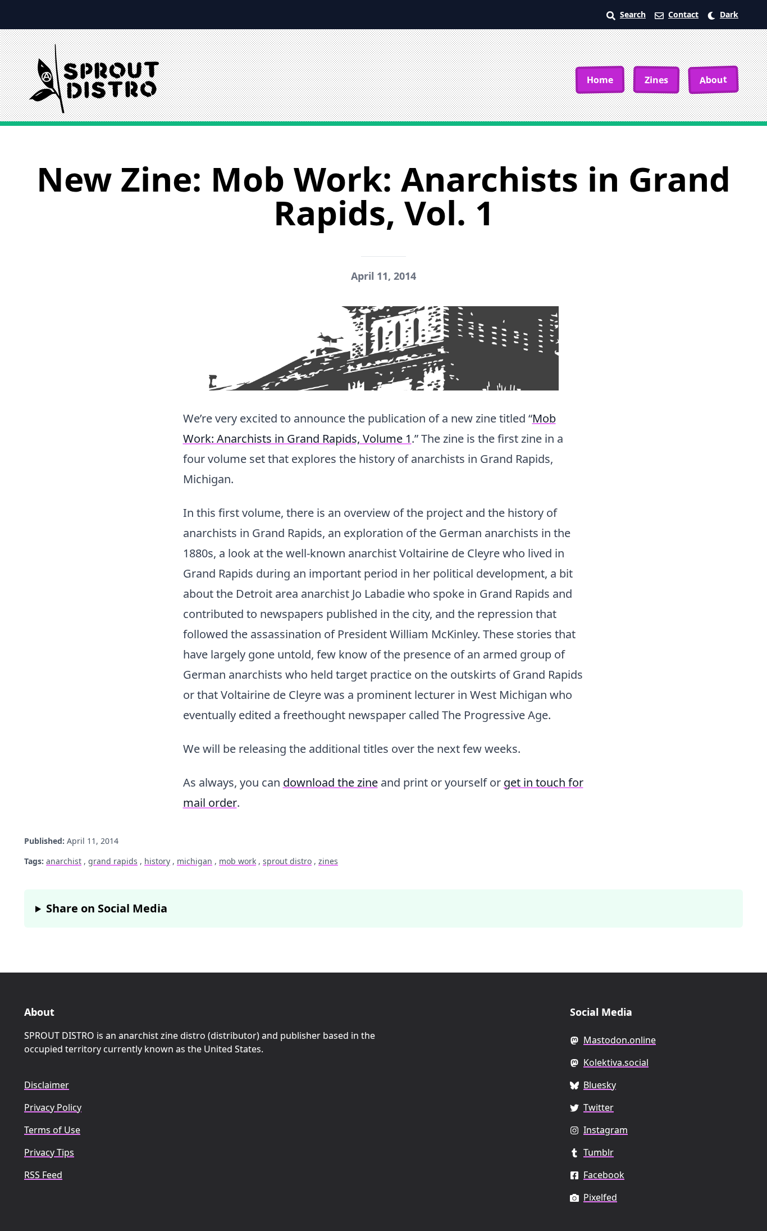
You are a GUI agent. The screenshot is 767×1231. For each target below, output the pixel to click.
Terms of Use (52, 1130)
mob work (237, 861)
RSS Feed (43, 1175)
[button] (722, 14)
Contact (683, 14)
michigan (194, 861)
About (714, 80)
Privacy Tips (49, 1152)
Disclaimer (46, 1085)
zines (328, 861)
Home (600, 79)
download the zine (330, 782)
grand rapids (113, 861)
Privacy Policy (52, 1107)
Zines (656, 79)
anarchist (63, 861)
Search (633, 14)
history (157, 861)
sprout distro (287, 861)
